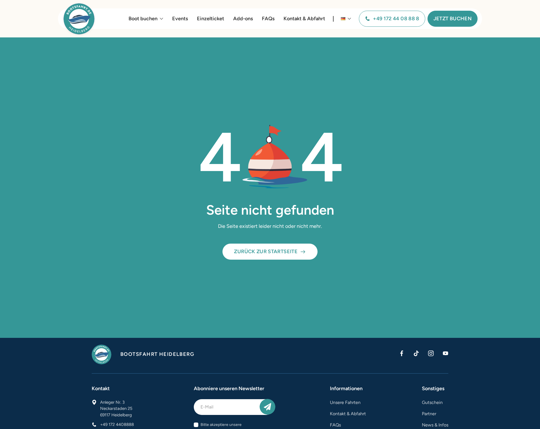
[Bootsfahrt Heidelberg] (79, 18)
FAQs (268, 18)
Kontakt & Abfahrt (304, 18)
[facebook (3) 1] (401, 353)
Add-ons (243, 18)
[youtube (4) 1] (445, 353)
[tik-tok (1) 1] (416, 353)
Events (180, 18)
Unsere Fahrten (345, 402)
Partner (429, 413)
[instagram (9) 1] (431, 353)
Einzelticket (210, 18)
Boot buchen (143, 18)
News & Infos (435, 425)
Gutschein (432, 402)
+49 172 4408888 (117, 424)
